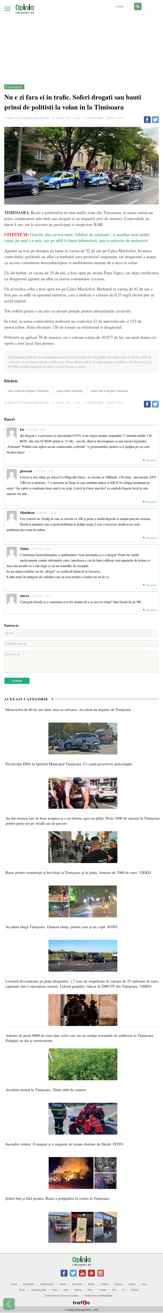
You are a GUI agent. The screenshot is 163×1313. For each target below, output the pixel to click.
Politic (91, 1284)
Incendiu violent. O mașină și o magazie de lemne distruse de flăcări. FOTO (64, 1143)
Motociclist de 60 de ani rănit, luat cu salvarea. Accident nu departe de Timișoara (68, 709)
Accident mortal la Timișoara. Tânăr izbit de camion (46, 1089)
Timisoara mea (38, 1289)
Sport (144, 1284)
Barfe (22, 1289)
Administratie (46, 1284)
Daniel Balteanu (36, 118)
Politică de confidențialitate (99, 1295)
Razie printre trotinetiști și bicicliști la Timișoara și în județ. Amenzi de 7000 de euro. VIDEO (78, 872)
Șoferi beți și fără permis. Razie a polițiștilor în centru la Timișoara (57, 1198)
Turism (78, 1289)
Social (63, 1284)
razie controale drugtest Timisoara (28, 391)
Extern (132, 1284)
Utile (54, 1289)
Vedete (102, 1289)
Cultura (104, 1284)
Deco (90, 1289)
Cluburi (134, 1289)
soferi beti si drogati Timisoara (109, 391)
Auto (65, 1289)
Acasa (14, 1284)
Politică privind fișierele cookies (62, 1295)
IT (123, 1289)
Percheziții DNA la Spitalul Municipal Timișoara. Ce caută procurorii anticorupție (69, 763)
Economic (77, 1284)
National (118, 1284)
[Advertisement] (81, 32)
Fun (114, 1289)
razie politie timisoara (70, 391)
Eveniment (28, 1284)
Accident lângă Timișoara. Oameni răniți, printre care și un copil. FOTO (61, 926)
